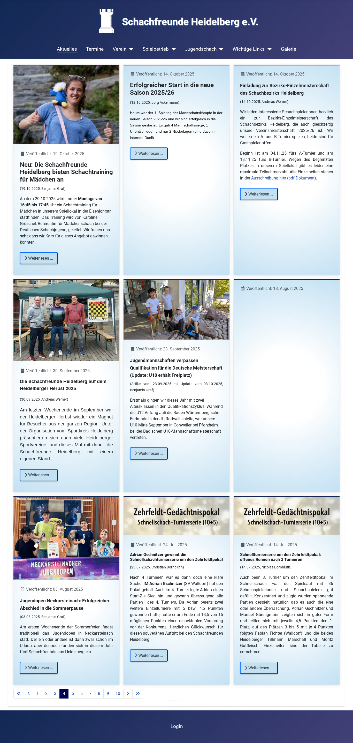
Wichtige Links (249, 49)
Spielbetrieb (156, 49)
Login (177, 726)
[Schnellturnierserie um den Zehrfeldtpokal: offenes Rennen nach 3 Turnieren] (287, 515)
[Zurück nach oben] (344, 733)
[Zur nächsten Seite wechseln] (128, 694)
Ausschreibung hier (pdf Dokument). (284, 178)
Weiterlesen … (40, 258)
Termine (95, 49)
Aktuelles (67, 49)
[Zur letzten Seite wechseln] (137, 694)
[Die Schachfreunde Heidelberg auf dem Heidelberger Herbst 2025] (66, 320)
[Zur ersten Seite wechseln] (18, 694)
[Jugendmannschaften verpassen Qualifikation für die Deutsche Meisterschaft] (176, 309)
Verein (119, 49)
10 (118, 693)
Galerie (288, 49)
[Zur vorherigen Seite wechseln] (28, 694)
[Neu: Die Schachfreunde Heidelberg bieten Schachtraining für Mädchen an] (66, 104)
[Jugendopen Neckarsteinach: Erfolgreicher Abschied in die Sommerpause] (66, 538)
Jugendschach (201, 49)
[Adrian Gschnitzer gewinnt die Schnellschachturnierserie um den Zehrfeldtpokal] (176, 515)
